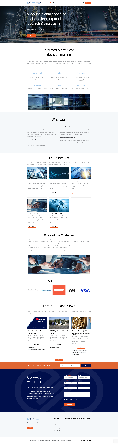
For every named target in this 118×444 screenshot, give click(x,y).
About (51, 2)
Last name (79, 375)
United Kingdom (76, 354)
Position (79, 380)
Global (57, 347)
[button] (83, 3)
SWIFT (84, 352)
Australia (43, 349)
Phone (67, 385)
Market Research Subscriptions (36, 181)
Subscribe (36, 405)
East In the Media (77, 2)
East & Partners (31, 349)
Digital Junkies (68, 440)
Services (62, 2)
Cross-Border (52, 347)
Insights (58, 2)
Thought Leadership (33, 213)
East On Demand (54, 181)
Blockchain (75, 350)
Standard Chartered (78, 352)
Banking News (30, 405)
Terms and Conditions (55, 440)
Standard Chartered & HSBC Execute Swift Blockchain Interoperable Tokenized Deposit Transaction (80, 332)
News (54, 2)
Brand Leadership (69, 2)
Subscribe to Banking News (71, 399)
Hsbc (74, 352)
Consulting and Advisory (78, 181)
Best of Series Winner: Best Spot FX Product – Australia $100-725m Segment (36, 332)
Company (81, 385)
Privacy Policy (47, 440)
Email (67, 380)
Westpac (39, 349)
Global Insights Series (56, 213)
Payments (84, 350)
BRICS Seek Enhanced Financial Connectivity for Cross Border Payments (59, 332)
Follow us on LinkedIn (84, 440)
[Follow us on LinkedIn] (90, 440)
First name (68, 375)
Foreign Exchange (31, 347)
